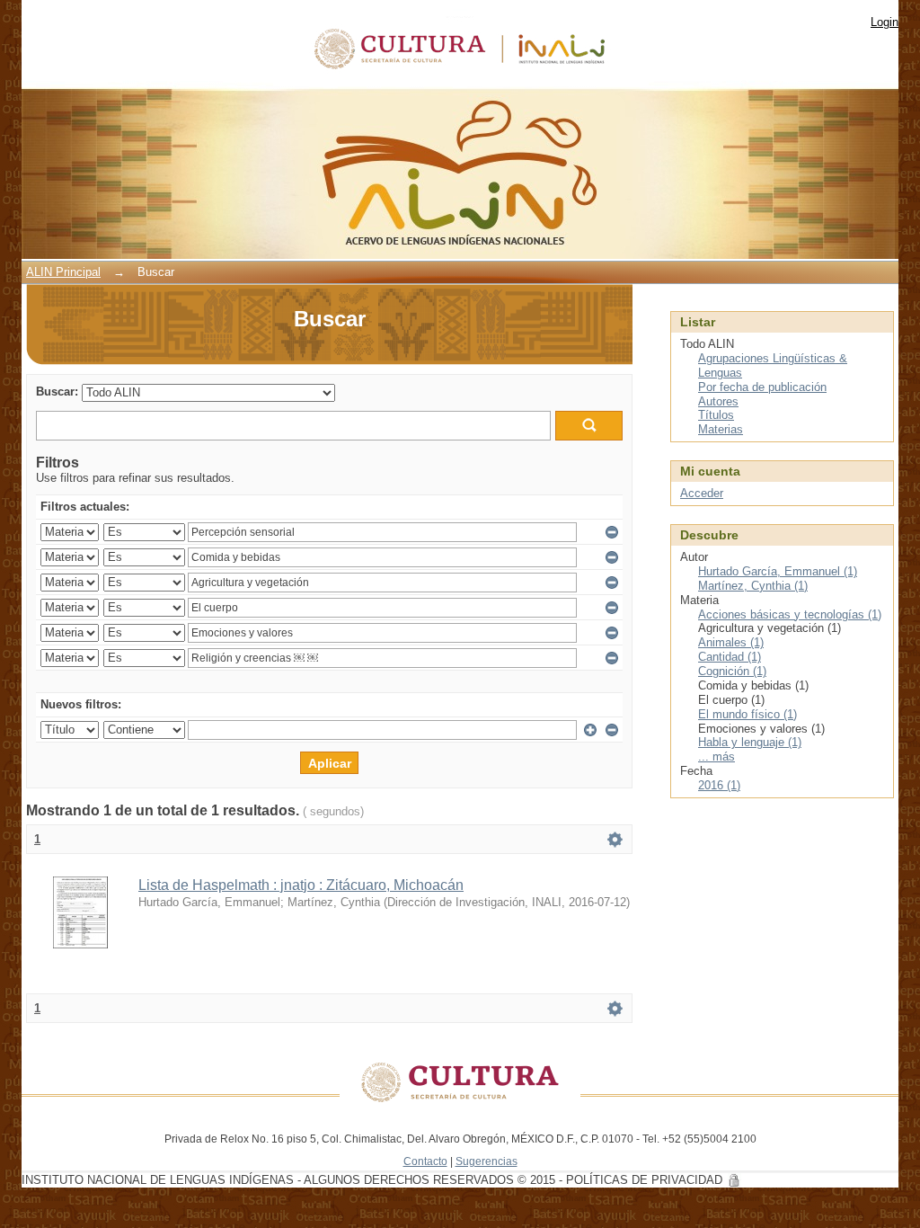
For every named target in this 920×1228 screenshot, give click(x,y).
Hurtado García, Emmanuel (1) (777, 571)
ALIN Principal (63, 272)
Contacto (425, 1161)
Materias (720, 429)
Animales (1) (731, 642)
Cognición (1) (732, 671)
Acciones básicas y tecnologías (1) (789, 614)
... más (716, 756)
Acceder (701, 493)
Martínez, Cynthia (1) (753, 585)
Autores (718, 401)
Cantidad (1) (729, 656)
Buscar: (57, 391)
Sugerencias (487, 1161)
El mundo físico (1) (747, 714)
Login (884, 22)
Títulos (716, 415)
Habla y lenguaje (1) (749, 742)
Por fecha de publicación (762, 387)
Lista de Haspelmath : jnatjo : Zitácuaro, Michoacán (301, 885)
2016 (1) (719, 785)
